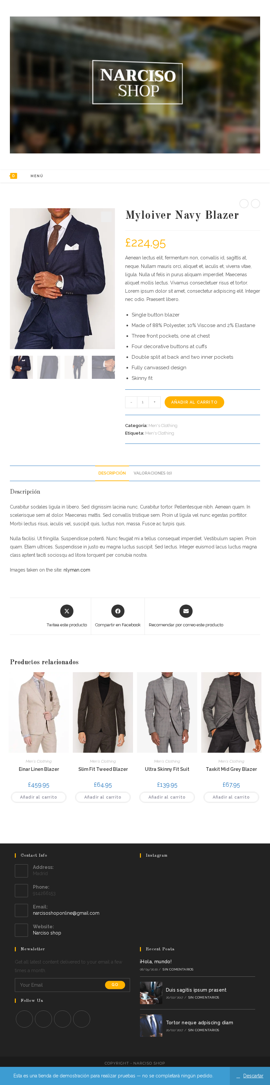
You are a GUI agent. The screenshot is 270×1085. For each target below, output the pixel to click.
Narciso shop (47, 933)
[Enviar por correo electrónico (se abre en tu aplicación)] (252, 176)
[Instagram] (62, 1019)
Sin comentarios (178, 969)
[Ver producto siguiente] (255, 203)
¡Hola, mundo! (156, 961)
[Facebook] (43, 1019)
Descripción (112, 473)
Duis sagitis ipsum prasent (196, 990)
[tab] (112, 473)
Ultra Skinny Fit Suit (167, 769)
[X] (24, 1019)
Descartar (253, 1075)
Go (115, 985)
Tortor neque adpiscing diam (199, 1022)
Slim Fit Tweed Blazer (103, 769)
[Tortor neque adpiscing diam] (151, 1025)
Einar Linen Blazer (39, 769)
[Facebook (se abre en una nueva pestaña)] (225, 176)
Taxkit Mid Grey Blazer (231, 769)
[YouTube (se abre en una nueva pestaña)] (243, 176)
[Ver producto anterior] (244, 203)
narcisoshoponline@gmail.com (66, 913)
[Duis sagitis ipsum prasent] (151, 993)
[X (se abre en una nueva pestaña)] (216, 176)
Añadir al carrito (194, 402)
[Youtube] (81, 1019)
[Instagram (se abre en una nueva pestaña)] (234, 176)
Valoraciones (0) (153, 473)
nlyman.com (77, 570)
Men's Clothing (162, 425)
